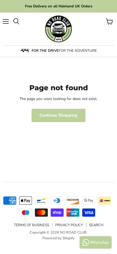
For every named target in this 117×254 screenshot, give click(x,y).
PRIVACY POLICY (69, 225)
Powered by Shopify (58, 238)
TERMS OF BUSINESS (31, 225)
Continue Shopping (58, 115)
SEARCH (96, 225)
